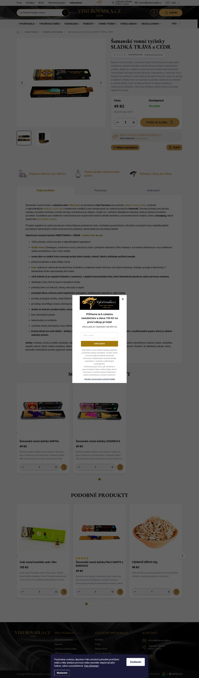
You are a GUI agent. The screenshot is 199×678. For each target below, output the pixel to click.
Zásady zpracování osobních (99, 379)
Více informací (91, 666)
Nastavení (62, 672)
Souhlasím (135, 662)
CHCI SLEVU (99, 344)
